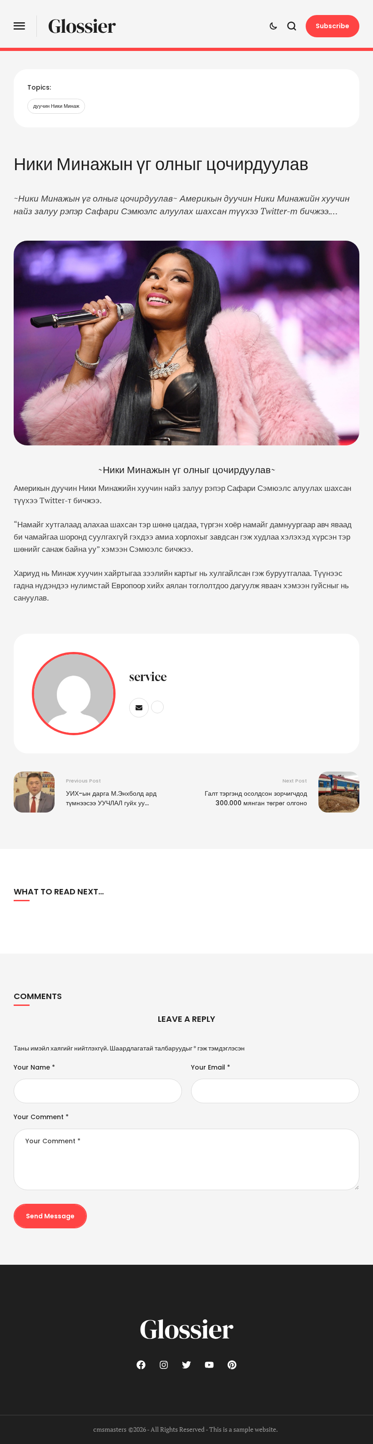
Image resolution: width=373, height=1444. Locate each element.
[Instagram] (163, 1364)
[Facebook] (141, 1364)
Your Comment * (41, 1116)
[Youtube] (209, 1364)
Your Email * (210, 1067)
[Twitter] (186, 1364)
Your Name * (34, 1067)
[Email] (139, 707)
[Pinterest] (232, 1364)
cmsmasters (109, 1429)
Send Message (50, 1216)
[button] (19, 26)
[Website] (157, 707)
